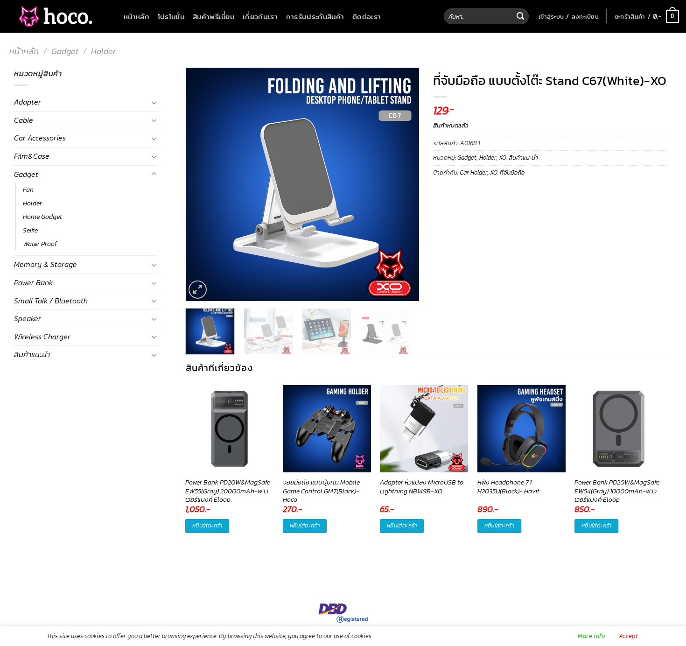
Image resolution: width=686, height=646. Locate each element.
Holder (103, 51)
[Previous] (202, 184)
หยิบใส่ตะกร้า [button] (207, 525)
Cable (23, 120)
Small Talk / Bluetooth (51, 300)
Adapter (27, 101)
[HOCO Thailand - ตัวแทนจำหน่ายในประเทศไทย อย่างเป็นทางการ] (53, 16)
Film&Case (31, 156)
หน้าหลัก (136, 16)
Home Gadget (42, 216)
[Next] (402, 184)
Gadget (64, 51)
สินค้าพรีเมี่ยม (213, 16)
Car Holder (473, 172)
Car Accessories (40, 137)
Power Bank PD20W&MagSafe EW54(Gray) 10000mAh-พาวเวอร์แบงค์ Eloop (616, 491)
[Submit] (520, 16)
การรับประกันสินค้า (315, 16)
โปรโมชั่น (171, 16)
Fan (28, 189)
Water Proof (40, 244)
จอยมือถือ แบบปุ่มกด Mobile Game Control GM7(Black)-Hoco (321, 491)
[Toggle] (154, 102)
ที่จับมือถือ (512, 172)
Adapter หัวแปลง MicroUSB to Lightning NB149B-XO (421, 487)
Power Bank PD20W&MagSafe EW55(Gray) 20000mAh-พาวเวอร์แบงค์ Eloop (227, 491)
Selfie (30, 230)
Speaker (27, 318)
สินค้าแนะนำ (32, 354)
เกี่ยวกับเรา (260, 16)
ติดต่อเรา (366, 16)
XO (502, 157)
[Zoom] (198, 290)
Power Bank (33, 282)
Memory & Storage (45, 264)
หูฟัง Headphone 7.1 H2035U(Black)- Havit (508, 487)
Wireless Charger (42, 336)
